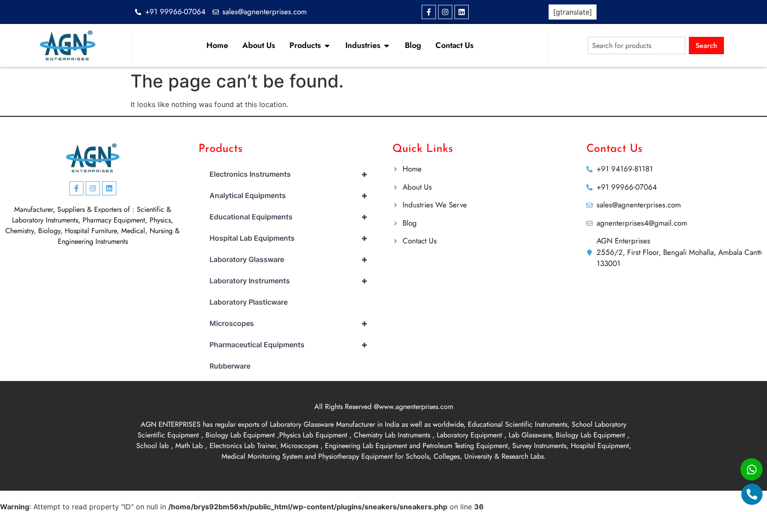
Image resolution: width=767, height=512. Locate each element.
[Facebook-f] (429, 12)
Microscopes (289, 323)
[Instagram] (445, 12)
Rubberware (230, 365)
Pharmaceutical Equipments (289, 344)
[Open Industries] (387, 46)
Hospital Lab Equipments (289, 238)
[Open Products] (327, 46)
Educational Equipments (289, 216)
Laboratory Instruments (289, 280)
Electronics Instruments (289, 174)
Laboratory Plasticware (249, 302)
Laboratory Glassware (289, 259)
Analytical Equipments (289, 195)
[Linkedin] (462, 12)
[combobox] (636, 45)
